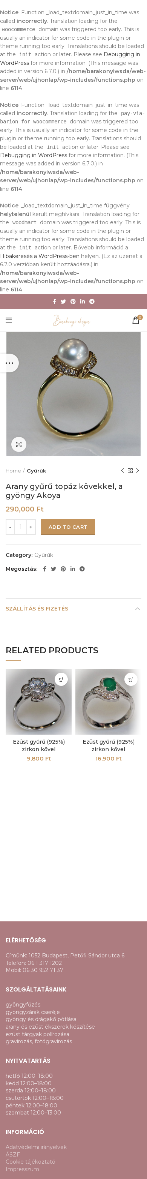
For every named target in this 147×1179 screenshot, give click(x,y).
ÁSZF (13, 1154)
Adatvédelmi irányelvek (36, 1147)
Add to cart (68, 527)
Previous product (122, 470)
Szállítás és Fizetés (37, 608)
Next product (137, 470)
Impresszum (22, 1169)
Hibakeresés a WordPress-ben (40, 256)
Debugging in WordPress (33, 155)
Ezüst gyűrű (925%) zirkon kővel (39, 745)
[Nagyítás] (18, 444)
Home (13, 471)
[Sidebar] (9, 363)
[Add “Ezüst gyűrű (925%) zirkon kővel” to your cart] (61, 679)
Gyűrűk (36, 471)
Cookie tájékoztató (30, 1161)
